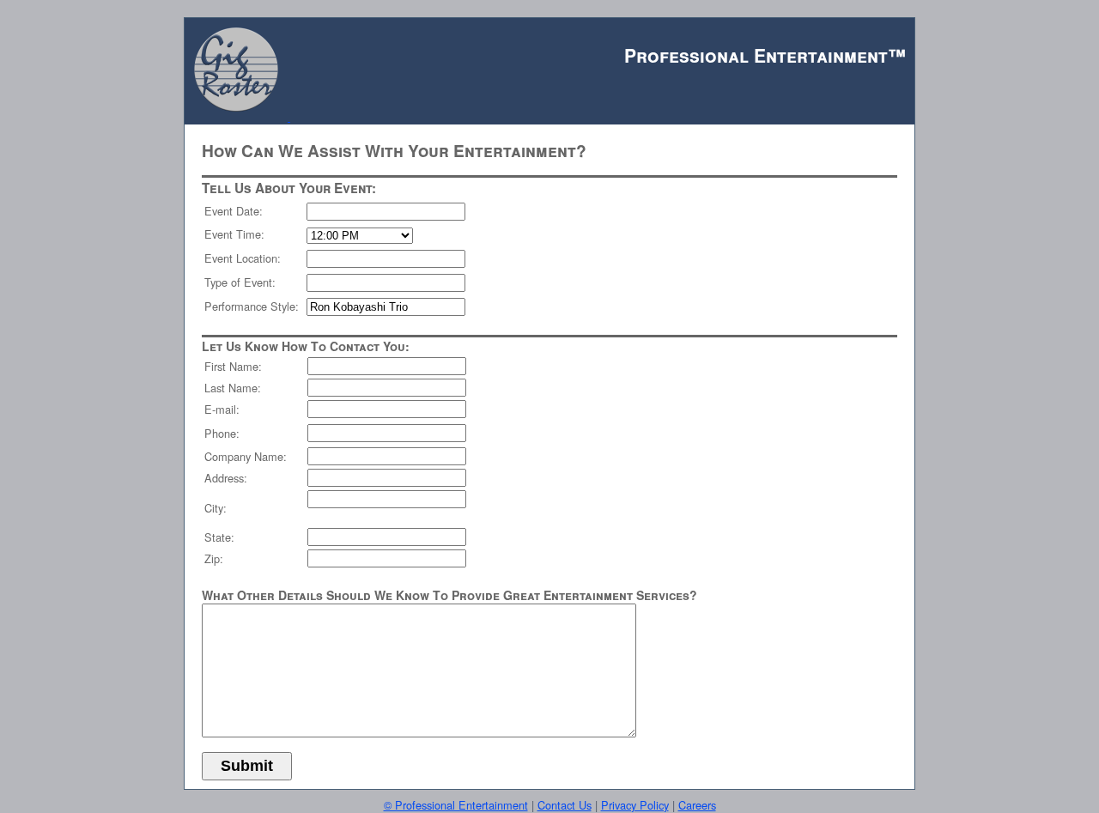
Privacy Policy (635, 805)
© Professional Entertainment (456, 805)
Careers (697, 805)
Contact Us (564, 805)
